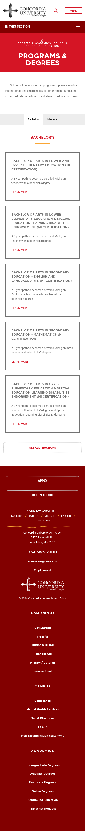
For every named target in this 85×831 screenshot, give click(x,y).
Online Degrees (43, 791)
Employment (42, 570)
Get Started (42, 627)
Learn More (19, 192)
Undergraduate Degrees (43, 765)
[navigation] (42, 27)
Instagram (44, 520)
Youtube (50, 516)
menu (73, 10)
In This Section (17, 26)
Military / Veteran (42, 662)
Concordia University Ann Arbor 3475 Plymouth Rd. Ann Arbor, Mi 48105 (42, 537)
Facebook (16, 516)
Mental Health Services (42, 709)
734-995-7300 (42, 552)
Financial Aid (43, 653)
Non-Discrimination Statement (42, 735)
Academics (42, 750)
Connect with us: (41, 511)
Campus (43, 686)
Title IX (43, 726)
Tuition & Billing (42, 645)
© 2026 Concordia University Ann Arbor (43, 598)
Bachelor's (42, 137)
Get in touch (42, 495)
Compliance (42, 700)
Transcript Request (42, 808)
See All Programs (42, 447)
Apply (42, 481)
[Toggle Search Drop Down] (55, 10)
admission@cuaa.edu (42, 561)
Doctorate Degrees (42, 782)
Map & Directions (42, 718)
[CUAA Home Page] (24, 10)
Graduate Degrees (42, 773)
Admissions (42, 613)
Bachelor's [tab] (34, 119)
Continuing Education (42, 800)
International (42, 671)
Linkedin (66, 516)
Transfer (42, 636)
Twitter (33, 516)
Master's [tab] (52, 119)
